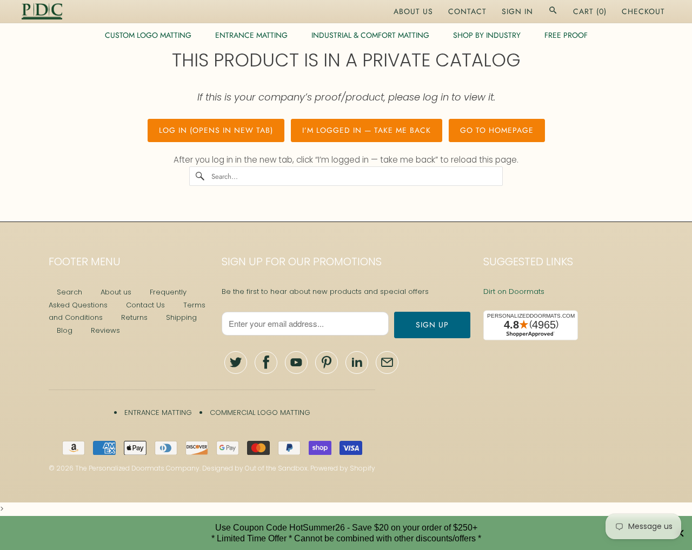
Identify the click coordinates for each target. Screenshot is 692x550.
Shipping (181, 317)
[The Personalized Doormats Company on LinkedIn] (356, 362)
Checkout (643, 11)
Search (69, 292)
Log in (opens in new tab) (216, 130)
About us (116, 292)
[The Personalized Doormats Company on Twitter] (235, 362)
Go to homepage (497, 130)
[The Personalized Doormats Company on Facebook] (266, 362)
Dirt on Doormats (513, 291)
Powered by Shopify (342, 468)
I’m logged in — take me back (366, 130)
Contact (467, 11)
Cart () (590, 11)
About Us (413, 11)
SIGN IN (517, 11)
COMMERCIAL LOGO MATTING (260, 412)
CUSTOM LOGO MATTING (148, 35)
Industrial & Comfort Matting (370, 35)
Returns (134, 317)
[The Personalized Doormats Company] (42, 11)
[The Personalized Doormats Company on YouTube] (296, 362)
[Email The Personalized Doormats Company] (387, 362)
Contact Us (145, 305)
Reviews (105, 330)
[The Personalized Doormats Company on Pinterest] (326, 362)
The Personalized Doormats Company (137, 468)
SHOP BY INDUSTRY (487, 35)
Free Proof (566, 35)
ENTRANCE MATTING (251, 35)
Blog (64, 330)
